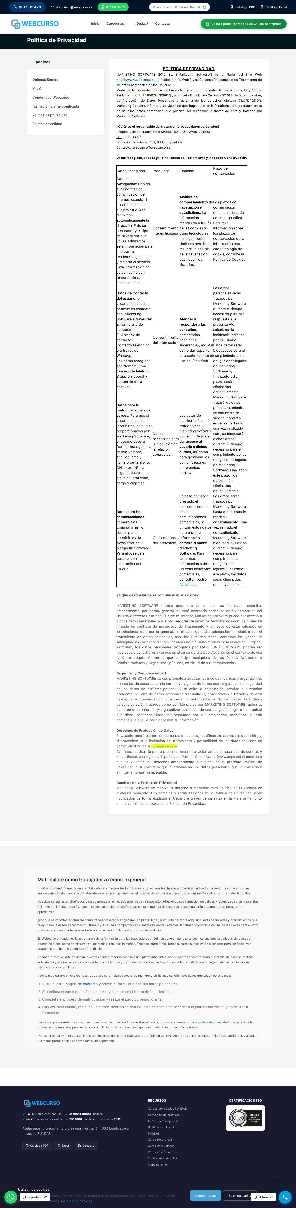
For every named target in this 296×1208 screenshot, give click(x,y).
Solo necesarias (240, 1195)
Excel (65, 1145)
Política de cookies (76, 1201)
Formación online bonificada (55, 106)
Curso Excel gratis (160, 1139)
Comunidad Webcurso (50, 97)
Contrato (88, 1145)
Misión (38, 88)
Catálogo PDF (39, 1145)
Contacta (162, 23)
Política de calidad (47, 124)
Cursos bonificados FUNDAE (167, 1108)
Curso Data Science (161, 1146)
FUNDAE (154, 1133)
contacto (90, 984)
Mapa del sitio (157, 1164)
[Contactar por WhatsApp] (10, 1197)
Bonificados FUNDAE (162, 1127)
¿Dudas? (141, 23)
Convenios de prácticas (164, 1115)
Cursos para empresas (163, 1121)
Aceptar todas (205, 1195)
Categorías (115, 23)
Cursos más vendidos (162, 1158)
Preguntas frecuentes (163, 1152)
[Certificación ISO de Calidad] (245, 1118)
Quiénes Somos (45, 79)
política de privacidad (213, 1022)
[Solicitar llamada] (285, 1197)
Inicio (95, 23)
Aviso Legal (188, 584)
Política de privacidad (50, 115)
